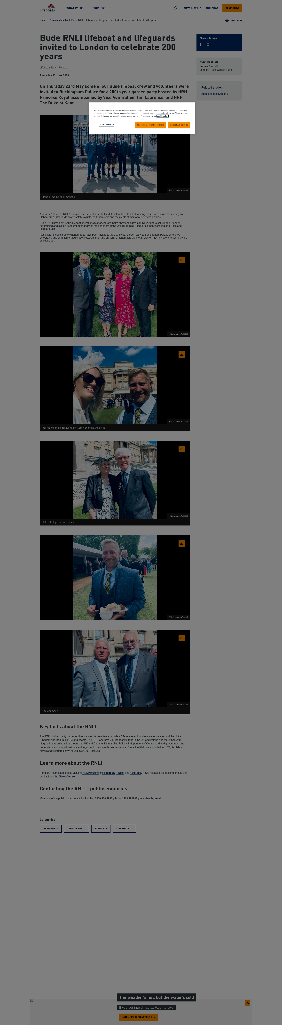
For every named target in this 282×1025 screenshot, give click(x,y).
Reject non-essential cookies (150, 125)
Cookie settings (106, 124)
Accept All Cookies (179, 125)
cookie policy (162, 116)
